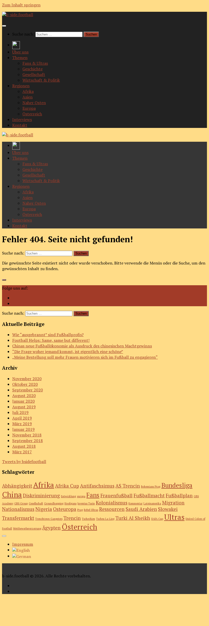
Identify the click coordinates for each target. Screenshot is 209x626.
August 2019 (24, 407)
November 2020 (27, 378)
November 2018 (27, 435)
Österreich (32, 114)
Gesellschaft (33, 74)
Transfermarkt (18, 518)
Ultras (174, 517)
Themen (20, 57)
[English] (21, 550)
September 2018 (27, 440)
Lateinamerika (152, 503)
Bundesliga (176, 485)
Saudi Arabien (141, 509)
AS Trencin (127, 485)
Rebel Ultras (91, 510)
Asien (27, 97)
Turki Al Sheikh (132, 518)
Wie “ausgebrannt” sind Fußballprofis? (48, 334)
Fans (92, 495)
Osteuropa (64, 509)
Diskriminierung (41, 495)
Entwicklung (68, 496)
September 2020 (27, 390)
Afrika (28, 91)
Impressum (22, 544)
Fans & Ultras (35, 63)
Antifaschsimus (97, 485)
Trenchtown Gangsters (48, 519)
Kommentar (135, 503)
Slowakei (168, 509)
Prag (80, 510)
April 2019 (22, 418)
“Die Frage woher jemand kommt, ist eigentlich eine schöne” (67, 351)
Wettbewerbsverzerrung (27, 528)
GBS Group (21, 503)
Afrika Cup (67, 485)
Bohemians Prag (150, 486)
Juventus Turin (86, 503)
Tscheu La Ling (105, 519)
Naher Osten (34, 102)
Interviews (22, 119)
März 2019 (22, 423)
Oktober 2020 (25, 384)
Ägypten (51, 527)
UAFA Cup (157, 519)
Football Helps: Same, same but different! (50, 340)
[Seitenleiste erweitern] (4, 280)
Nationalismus (18, 509)
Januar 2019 (23, 429)
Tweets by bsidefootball (24, 461)
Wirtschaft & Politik (41, 80)
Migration (173, 502)
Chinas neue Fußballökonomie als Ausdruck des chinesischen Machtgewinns (82, 346)
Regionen (21, 86)
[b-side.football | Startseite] (17, 14)
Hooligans (70, 503)
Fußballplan (179, 495)
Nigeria (43, 509)
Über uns (20, 52)
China (12, 494)
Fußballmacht (149, 495)
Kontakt (19, 125)
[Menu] (4, 26)
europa (81, 496)
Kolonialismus (111, 502)
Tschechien (88, 519)
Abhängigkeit (17, 485)
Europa (29, 108)
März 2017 (22, 452)
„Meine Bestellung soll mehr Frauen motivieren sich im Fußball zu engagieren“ (85, 357)
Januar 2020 (23, 401)
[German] (21, 556)
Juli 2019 (20, 412)
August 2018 (24, 446)
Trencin (72, 518)
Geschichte (32, 69)
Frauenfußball (116, 495)
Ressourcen (112, 509)
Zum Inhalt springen (21, 5)
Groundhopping (53, 503)
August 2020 (24, 395)
